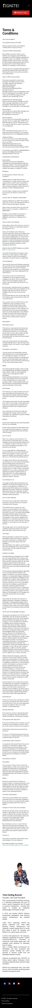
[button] (29, 6)
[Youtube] (18, 983)
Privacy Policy (5, 1001)
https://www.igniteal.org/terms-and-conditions (15, 845)
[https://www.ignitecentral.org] (11, 6)
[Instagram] (9, 983)
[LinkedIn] (14, 983)
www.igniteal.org (10, 250)
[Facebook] (4, 983)
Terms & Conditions (7, 1003)
